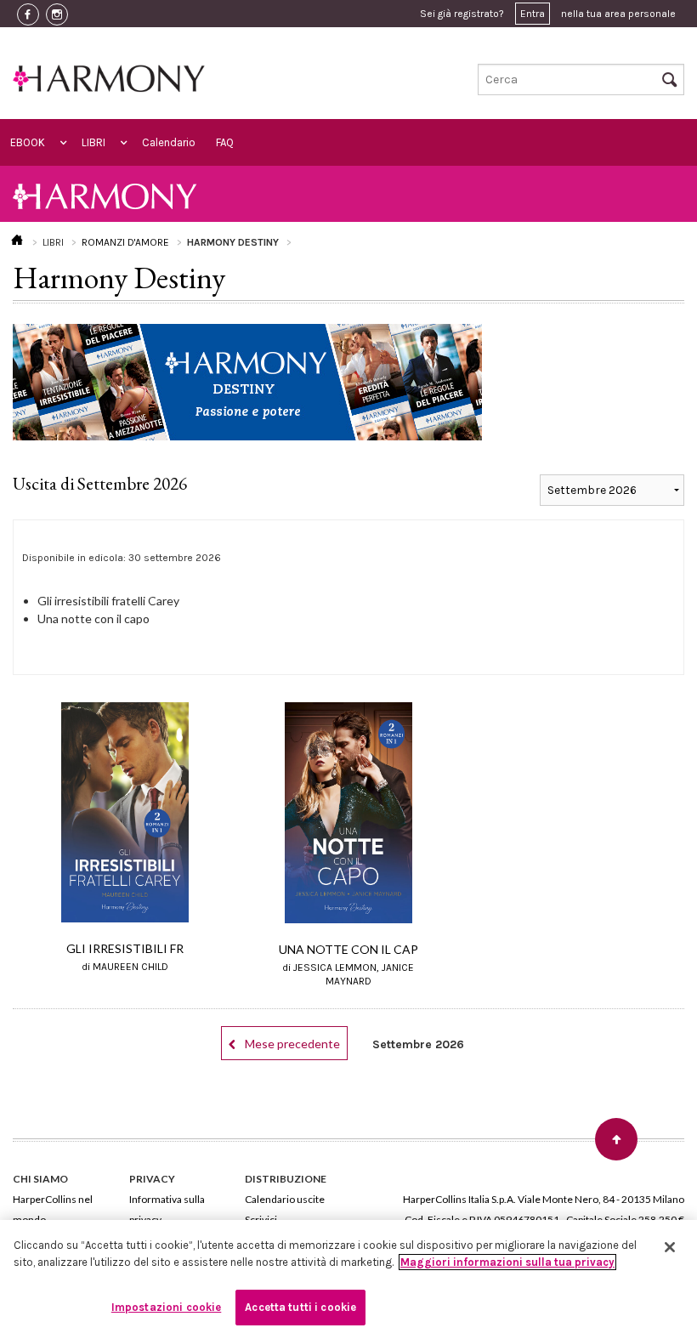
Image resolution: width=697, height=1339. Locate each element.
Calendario (169, 142)
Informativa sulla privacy (167, 1209)
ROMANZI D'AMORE (125, 242)
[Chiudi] (669, 1247)
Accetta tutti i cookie (300, 1307)
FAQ (225, 142)
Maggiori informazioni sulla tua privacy (507, 1262)
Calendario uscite (285, 1199)
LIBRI (93, 142)
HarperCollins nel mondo (53, 1209)
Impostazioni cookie (166, 1307)
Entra (532, 14)
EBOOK (27, 142)
